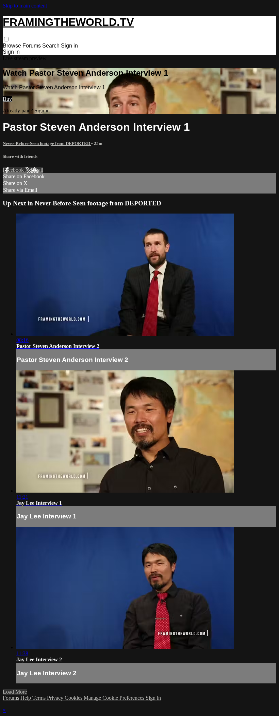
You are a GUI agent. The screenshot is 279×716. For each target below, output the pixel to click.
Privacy (56, 698)
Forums (32, 46)
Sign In (11, 52)
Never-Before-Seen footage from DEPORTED (47, 143)
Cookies (74, 698)
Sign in (69, 46)
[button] (6, 39)
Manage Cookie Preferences (115, 698)
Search (51, 46)
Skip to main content (25, 5)
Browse (12, 46)
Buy (7, 99)
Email (37, 170)
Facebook (14, 170)
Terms (39, 698)
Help (26, 698)
